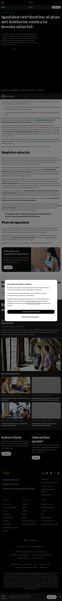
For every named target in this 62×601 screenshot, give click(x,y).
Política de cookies (33, 303)
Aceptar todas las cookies (31, 311)
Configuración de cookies (30, 317)
